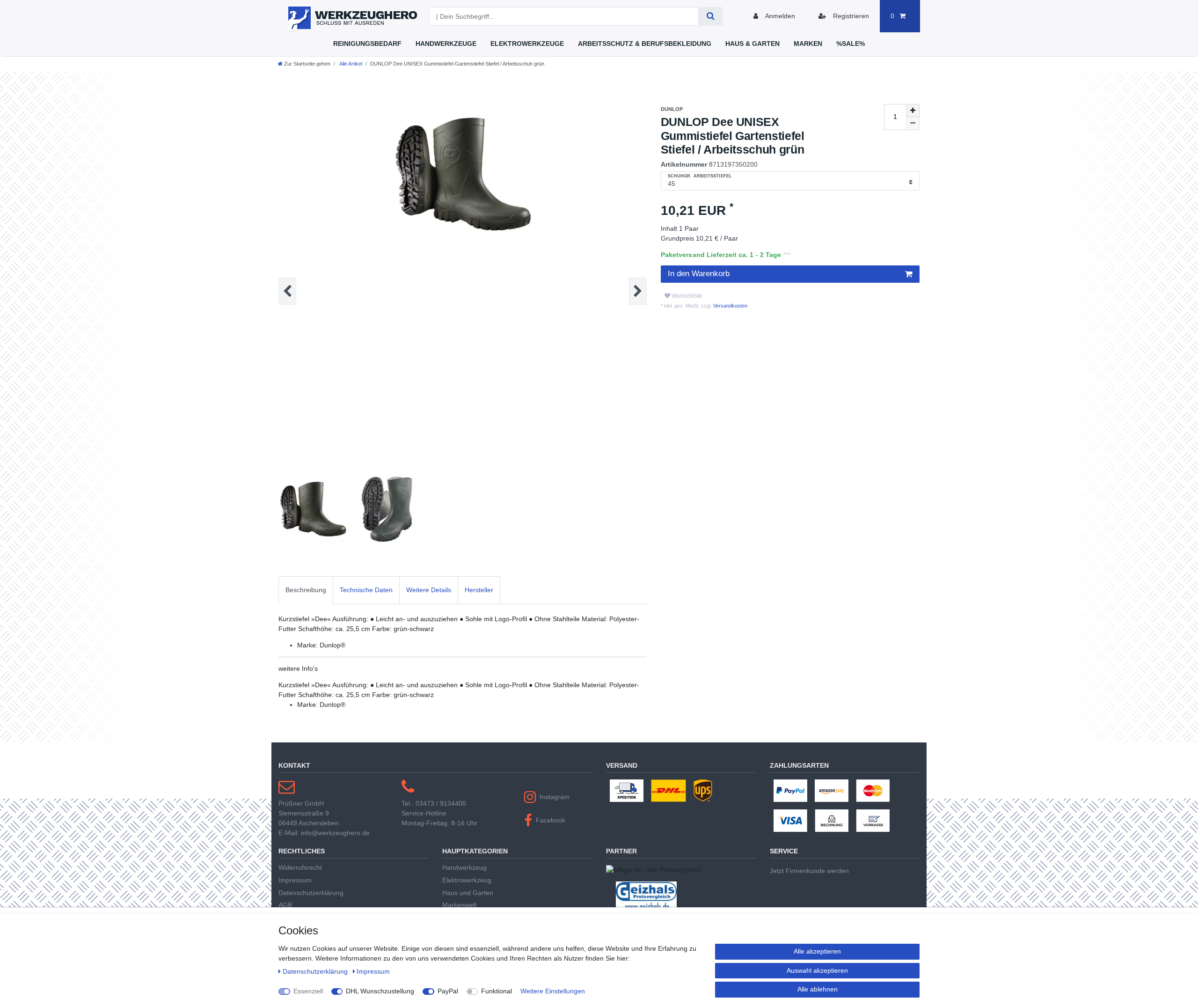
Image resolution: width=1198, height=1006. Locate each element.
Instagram (555, 796)
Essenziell (308, 991)
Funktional (496, 991)
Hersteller (479, 590)
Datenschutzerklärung (310, 892)
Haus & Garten (752, 43)
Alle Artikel (350, 63)
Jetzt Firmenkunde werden (809, 870)
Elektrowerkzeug (466, 880)
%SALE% (850, 43)
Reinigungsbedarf (367, 43)
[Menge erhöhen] (913, 110)
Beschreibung (305, 590)
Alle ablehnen (817, 989)
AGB (285, 905)
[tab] (305, 590)
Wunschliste (686, 296)
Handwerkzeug (464, 867)
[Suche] (711, 16)
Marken (808, 43)
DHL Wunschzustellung (380, 991)
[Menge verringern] (913, 123)
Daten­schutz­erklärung (316, 971)
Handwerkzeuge (446, 43)
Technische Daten (366, 590)
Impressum (295, 880)
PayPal (448, 991)
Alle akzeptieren (817, 951)
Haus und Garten (467, 892)
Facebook (550, 820)
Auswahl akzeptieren (817, 970)
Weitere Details (428, 590)
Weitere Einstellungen (552, 991)
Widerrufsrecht (300, 867)
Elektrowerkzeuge (527, 43)
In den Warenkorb (699, 273)
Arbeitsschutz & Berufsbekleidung (644, 43)
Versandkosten (729, 305)
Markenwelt (459, 905)
